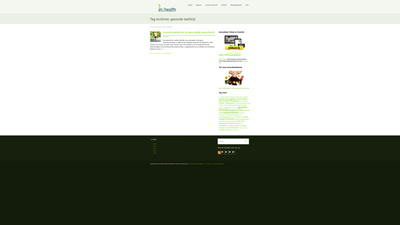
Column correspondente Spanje (242, 103)
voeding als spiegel (240, 125)
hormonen (222, 115)
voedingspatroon (243, 128)
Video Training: (223, 59)
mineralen (230, 119)
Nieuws (199, 5)
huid (226, 115)
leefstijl (234, 117)
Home (159, 27)
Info (247, 5)
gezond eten (236, 110)
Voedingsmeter (236, 5)
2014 (154, 148)
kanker (240, 115)
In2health (182, 35)
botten (241, 101)
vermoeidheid (236, 121)
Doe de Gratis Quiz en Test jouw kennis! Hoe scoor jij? (234, 88)
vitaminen (223, 125)
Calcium (245, 101)
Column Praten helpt (225, 105)
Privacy (208, 163)
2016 (154, 153)
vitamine (231, 123)
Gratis (190, 5)
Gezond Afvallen (198, 35)
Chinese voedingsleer (227, 103)
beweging (234, 100)
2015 (154, 151)
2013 (154, 146)
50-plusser (190, 35)
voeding (230, 125)
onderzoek (238, 119)
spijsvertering (223, 121)
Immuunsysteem (233, 115)
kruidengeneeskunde (225, 117)
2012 (154, 144)
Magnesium (239, 117)
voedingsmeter (234, 128)
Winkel (224, 5)
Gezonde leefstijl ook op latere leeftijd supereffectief (189, 32)
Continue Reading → (167, 53)
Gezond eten (207, 35)
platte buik (245, 119)
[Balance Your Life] (167, 11)
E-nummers (234, 108)
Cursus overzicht (211, 5)
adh (220, 101)
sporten (230, 121)
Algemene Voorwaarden (197, 163)
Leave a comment (155, 53)
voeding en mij (224, 128)
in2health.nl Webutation (234, 53)
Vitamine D (238, 123)
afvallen (226, 100)
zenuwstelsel (234, 130)
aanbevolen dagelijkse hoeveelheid (233, 99)
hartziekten (241, 113)
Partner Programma (218, 163)
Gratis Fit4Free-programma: (230, 55)
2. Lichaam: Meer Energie (226, 97)
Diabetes (228, 108)
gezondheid (231, 112)
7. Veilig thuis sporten (241, 97)
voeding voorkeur (225, 130)
